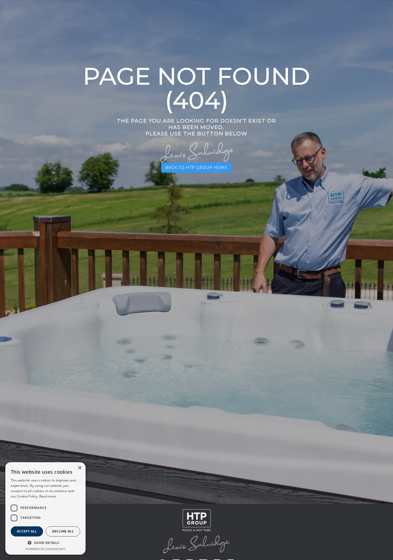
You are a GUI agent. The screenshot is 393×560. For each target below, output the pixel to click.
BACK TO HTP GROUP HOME (196, 167)
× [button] (80, 468)
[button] (45, 543)
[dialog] (45, 508)
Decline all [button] (63, 531)
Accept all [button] (27, 531)
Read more (47, 496)
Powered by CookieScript (46, 549)
